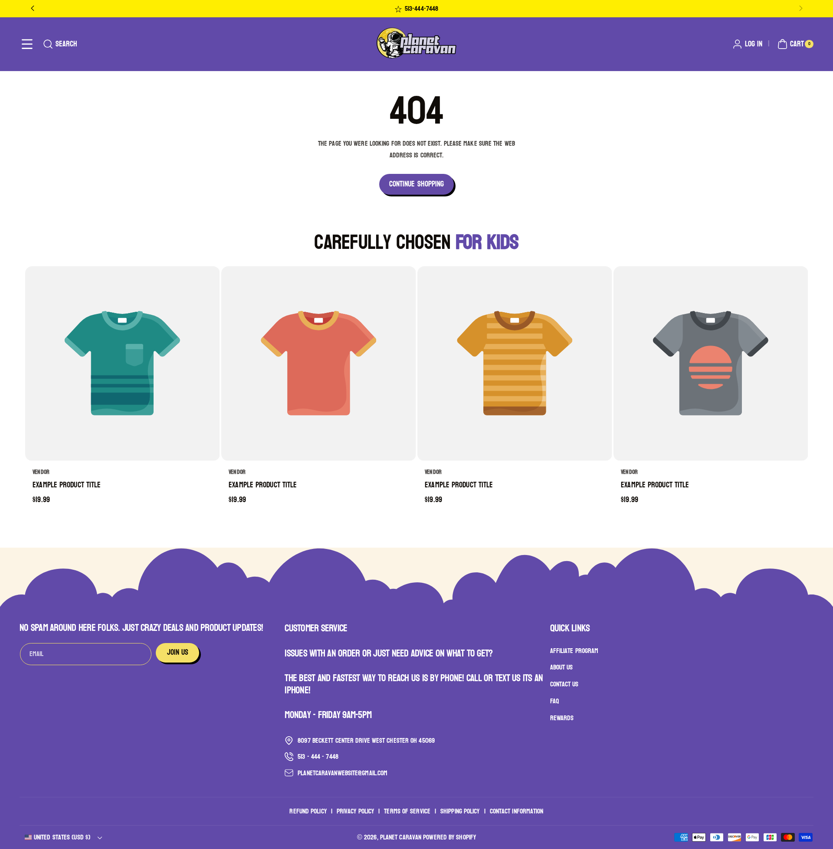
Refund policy (307, 811)
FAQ (554, 701)
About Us (561, 667)
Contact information (517, 811)
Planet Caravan (400, 837)
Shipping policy (460, 811)
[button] (27, 44)
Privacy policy (355, 811)
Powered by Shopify (449, 837)
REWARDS (562, 718)
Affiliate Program (574, 651)
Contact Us (564, 684)
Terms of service (407, 811)
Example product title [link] (67, 485)
